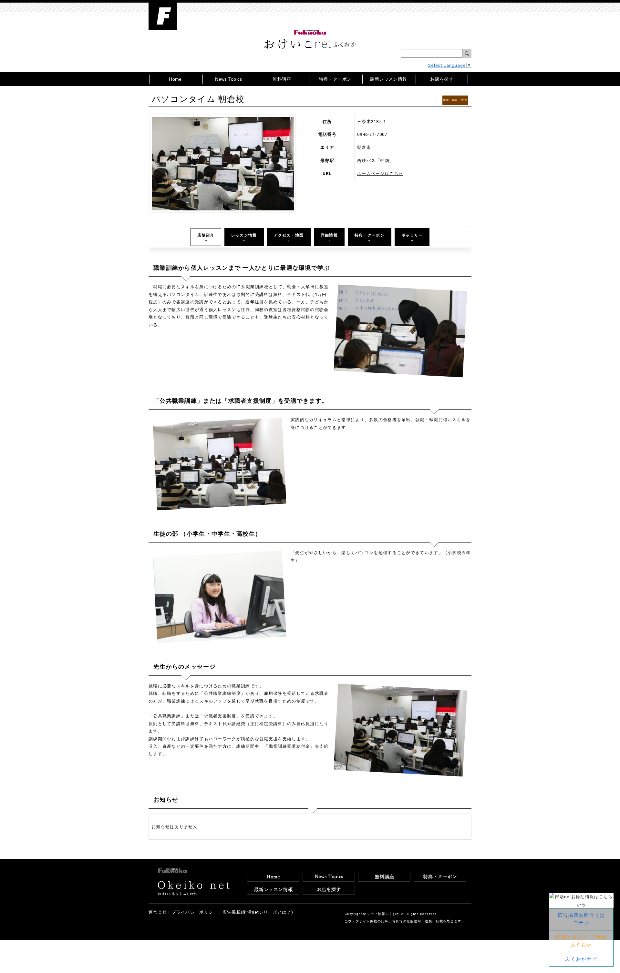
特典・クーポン (335, 79)
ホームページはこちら (380, 173)
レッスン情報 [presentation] (244, 235)
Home (175, 79)
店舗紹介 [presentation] (205, 235)
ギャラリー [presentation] (412, 235)
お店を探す (441, 79)
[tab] (206, 237)
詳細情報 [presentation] (329, 235)
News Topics (228, 79)
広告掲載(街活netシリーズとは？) (257, 912)
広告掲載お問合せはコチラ (581, 919)
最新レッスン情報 (388, 79)
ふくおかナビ (581, 959)
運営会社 (158, 912)
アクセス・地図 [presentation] (289, 235)
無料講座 (282, 79)
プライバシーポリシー (195, 912)
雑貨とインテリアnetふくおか (581, 941)
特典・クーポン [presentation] (370, 235)
